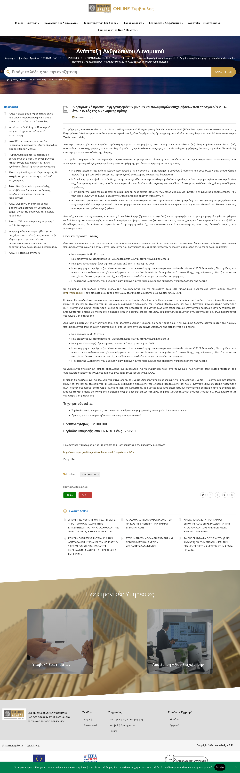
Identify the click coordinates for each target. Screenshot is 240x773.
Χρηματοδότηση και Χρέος (100, 23)
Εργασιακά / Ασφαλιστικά (165, 23)
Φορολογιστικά (133, 23)
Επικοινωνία (91, 725)
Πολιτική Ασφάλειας (12, 745)
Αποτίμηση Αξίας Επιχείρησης (127, 719)
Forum (113, 731)
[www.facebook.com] (210, 494)
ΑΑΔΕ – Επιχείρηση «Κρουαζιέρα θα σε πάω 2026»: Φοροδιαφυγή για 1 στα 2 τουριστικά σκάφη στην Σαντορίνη (31, 117)
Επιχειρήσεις (62, 79)
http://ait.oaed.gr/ (74, 292)
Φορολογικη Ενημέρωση (41, 79)
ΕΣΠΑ (83, 474)
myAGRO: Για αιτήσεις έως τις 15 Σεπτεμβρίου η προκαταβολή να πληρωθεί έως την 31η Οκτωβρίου (33, 145)
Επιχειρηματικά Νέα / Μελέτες (118, 30)
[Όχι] (236, 769)
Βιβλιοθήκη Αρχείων (28, 58)
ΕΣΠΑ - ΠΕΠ (129, 58)
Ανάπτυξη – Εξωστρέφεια (204, 23)
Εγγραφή (174, 725)
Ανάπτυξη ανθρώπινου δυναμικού (157, 58)
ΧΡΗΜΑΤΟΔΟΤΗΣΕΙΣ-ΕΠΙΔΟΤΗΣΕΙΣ (61, 58)
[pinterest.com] (217, 494)
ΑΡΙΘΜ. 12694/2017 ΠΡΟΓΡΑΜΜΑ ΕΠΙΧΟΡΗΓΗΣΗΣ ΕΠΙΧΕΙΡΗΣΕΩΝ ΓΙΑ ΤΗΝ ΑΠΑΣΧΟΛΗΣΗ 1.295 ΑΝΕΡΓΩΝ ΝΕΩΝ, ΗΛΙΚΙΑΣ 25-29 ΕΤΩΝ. (207, 525)
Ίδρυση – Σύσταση (26, 23)
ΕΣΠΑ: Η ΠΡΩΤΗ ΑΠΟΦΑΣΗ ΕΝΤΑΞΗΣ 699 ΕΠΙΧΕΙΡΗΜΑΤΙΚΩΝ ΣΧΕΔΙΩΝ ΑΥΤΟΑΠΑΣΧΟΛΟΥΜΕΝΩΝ (149, 542)
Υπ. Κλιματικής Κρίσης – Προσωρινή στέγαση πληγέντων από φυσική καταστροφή (29, 131)
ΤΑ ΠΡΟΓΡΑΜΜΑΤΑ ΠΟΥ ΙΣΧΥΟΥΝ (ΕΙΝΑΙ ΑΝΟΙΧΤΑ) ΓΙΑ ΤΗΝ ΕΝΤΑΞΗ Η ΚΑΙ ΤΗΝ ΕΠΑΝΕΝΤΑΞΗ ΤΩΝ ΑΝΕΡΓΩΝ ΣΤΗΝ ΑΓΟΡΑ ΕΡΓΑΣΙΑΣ (208, 544)
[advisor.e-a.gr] (232, 494)
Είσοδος (174, 719)
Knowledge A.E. (224, 745)
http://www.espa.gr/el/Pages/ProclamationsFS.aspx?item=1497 (98, 452)
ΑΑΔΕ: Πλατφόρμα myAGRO (24, 252)
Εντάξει (220, 767)
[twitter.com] (203, 494)
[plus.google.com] (225, 494)
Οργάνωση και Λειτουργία (60, 23)
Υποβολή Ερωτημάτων (122, 725)
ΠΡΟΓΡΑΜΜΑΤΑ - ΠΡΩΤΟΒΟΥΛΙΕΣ (101, 58)
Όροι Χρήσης (33, 745)
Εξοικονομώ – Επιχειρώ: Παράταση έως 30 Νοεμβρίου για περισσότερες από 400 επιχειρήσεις (33, 176)
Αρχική (9, 58)
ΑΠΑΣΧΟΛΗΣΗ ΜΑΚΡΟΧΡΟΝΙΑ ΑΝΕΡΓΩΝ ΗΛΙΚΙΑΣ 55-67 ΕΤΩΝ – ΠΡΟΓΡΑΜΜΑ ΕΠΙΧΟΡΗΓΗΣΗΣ (149, 523)
